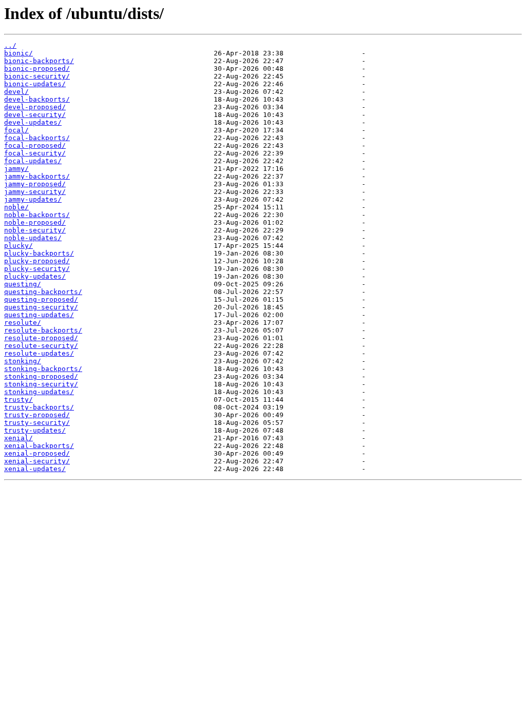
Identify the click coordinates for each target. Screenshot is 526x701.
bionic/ (18, 53)
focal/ (16, 130)
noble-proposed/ (35, 222)
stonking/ (22, 361)
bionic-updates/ (35, 84)
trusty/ (18, 399)
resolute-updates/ (39, 353)
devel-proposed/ (35, 107)
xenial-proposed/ (37, 453)
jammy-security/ (35, 192)
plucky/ (18, 245)
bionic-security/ (37, 76)
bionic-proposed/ (37, 68)
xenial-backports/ (39, 446)
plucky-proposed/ (37, 261)
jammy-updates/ (33, 199)
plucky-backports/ (39, 253)
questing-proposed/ (41, 299)
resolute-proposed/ (41, 338)
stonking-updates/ (39, 392)
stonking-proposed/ (41, 376)
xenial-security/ (37, 461)
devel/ (16, 91)
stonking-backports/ (43, 369)
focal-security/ (35, 153)
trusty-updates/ (35, 430)
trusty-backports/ (39, 407)
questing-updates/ (39, 315)
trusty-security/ (37, 422)
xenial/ (18, 438)
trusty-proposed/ (37, 415)
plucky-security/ (37, 268)
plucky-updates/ (35, 276)
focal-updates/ (33, 161)
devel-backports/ (37, 99)
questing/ (22, 284)
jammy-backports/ (37, 176)
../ (10, 45)
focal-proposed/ (35, 145)
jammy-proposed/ (35, 184)
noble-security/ (35, 230)
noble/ (16, 207)
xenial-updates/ (35, 469)
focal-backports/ (37, 138)
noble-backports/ (37, 215)
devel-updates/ (33, 122)
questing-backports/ (43, 292)
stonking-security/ (41, 384)
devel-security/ (35, 115)
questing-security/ (41, 307)
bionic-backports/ (39, 61)
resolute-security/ (41, 345)
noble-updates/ (33, 238)
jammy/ (16, 168)
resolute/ (22, 322)
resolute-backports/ (43, 330)
